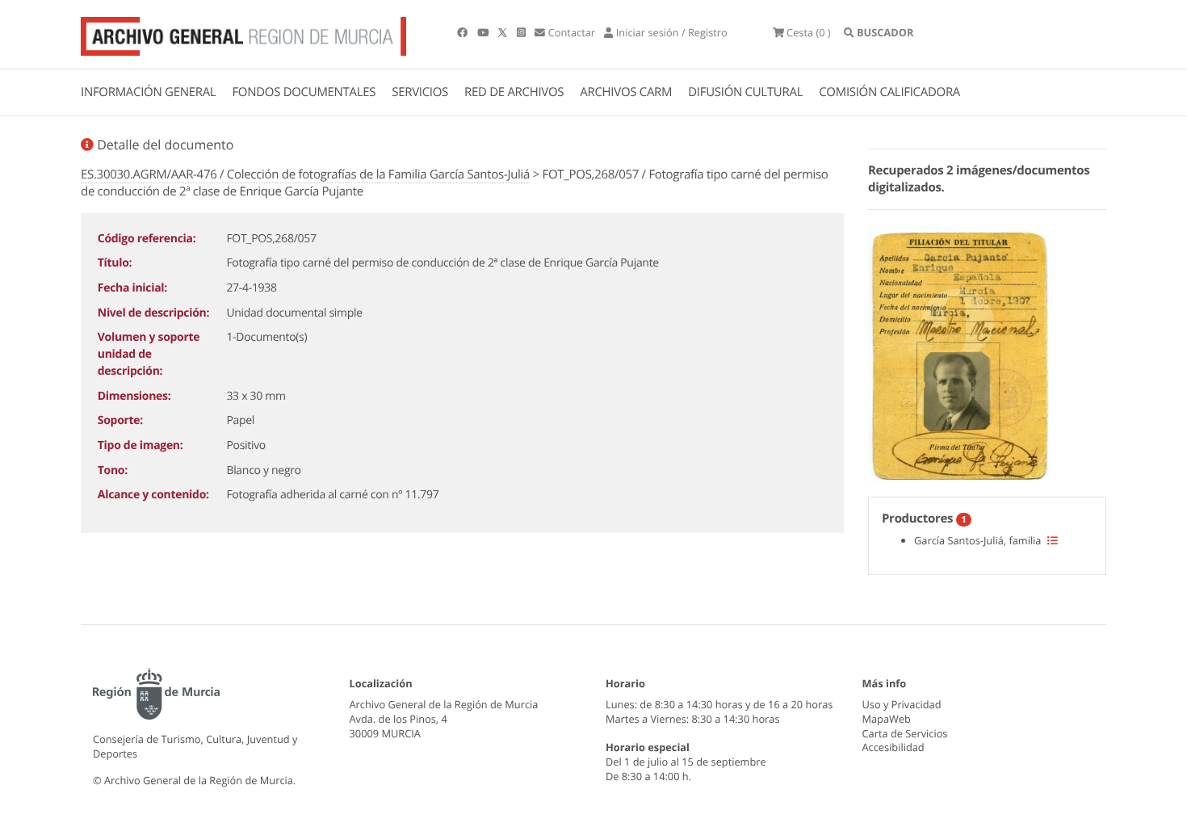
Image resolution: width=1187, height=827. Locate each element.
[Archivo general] (243, 33)
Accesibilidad (893, 747)
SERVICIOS (420, 92)
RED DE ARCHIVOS (514, 92)
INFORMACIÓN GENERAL (148, 92)
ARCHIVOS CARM (626, 92)
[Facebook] (463, 32)
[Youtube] (484, 32)
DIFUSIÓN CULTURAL (745, 92)
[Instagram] (522, 32)
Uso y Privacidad (902, 704)
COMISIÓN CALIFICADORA (889, 92)
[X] (503, 32)
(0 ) (808, 32)
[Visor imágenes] (960, 352)
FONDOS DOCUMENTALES (303, 92)
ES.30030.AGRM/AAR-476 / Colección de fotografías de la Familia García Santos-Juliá (305, 174)
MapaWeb (886, 719)
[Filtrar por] (1052, 540)
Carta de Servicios (905, 733)
